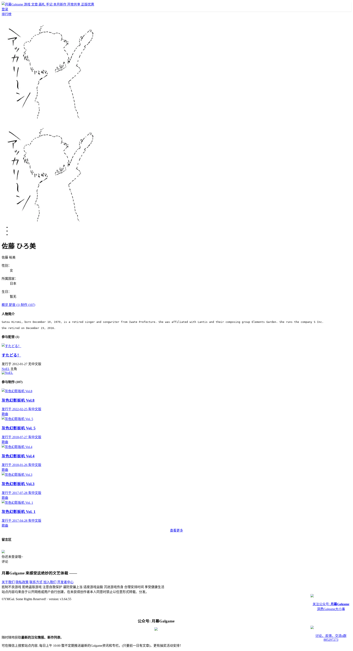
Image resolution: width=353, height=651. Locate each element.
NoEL (6, 369)
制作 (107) (28, 305)
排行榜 (6, 14)
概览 (5, 305)
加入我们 (49, 582)
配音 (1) (15, 305)
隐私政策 (22, 582)
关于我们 (8, 582)
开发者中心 (65, 582)
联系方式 (35, 582)
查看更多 (176, 530)
